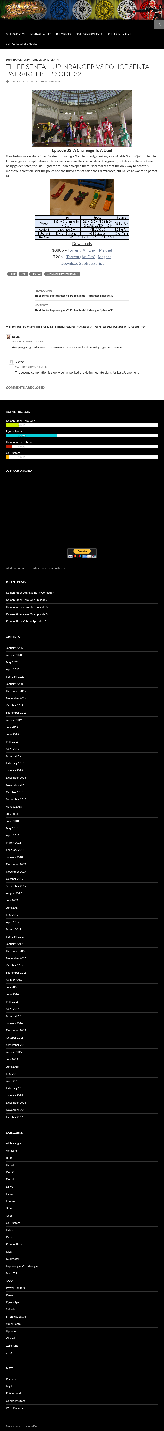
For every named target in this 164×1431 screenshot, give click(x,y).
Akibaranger (13, 1143)
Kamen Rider (14, 1244)
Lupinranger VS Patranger (24, 59)
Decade (10, 1165)
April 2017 (12, 922)
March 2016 (13, 1016)
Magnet (105, 250)
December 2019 (16, 691)
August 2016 (14, 979)
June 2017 (12, 907)
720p (23, 274)
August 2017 (14, 893)
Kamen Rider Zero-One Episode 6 (27, 607)
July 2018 (12, 813)
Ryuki (9, 1295)
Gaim (9, 1208)
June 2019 (12, 734)
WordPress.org (15, 1408)
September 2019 (16, 712)
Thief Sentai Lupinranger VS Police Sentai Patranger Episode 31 (74, 293)
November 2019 (16, 698)
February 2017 (15, 936)
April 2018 (12, 835)
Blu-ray (36, 274)
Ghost (9, 1215)
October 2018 (14, 792)
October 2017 (14, 878)
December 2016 (16, 951)
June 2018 (12, 821)
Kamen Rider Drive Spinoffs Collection (30, 592)
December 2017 (16, 864)
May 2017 (12, 914)
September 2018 (16, 799)
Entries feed (13, 1393)
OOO (9, 1280)
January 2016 (14, 1023)
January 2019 (14, 770)
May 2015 (12, 1073)
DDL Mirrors (63, 34)
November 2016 (16, 958)
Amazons (11, 1150)
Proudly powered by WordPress (22, 1426)
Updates (11, 1331)
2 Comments (52, 81)
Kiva (9, 1251)
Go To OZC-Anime (15, 34)
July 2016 (12, 987)
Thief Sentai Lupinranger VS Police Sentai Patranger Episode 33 (74, 308)
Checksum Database (119, 34)
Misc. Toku (12, 1273)
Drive (9, 1186)
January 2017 (14, 943)
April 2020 (12, 669)
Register (11, 1379)
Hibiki (10, 1230)
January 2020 (14, 683)
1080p (12, 274)
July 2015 (12, 1059)
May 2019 (12, 741)
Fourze (10, 1201)
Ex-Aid (10, 1194)
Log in (9, 1386)
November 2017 (16, 871)
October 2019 (14, 705)
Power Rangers (15, 1287)
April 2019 (12, 748)
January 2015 (14, 1095)
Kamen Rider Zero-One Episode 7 (27, 599)
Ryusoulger (13, 1302)
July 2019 (12, 727)
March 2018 (13, 842)
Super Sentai (51, 59)
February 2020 (15, 676)
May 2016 (12, 1001)
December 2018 (16, 777)
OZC (36, 81)
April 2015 (12, 1081)
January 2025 (14, 647)
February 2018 (15, 849)
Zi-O (9, 1352)
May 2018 (12, 828)
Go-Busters (13, 1222)
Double (10, 1179)
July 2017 (12, 900)
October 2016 (14, 965)
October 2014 (14, 1117)
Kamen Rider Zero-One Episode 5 (27, 614)
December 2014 (16, 1102)
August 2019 (14, 720)
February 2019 (15, 763)
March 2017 (13, 929)
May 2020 (12, 662)
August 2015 (14, 1052)
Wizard (10, 1338)
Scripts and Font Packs (89, 34)
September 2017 (16, 886)
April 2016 (12, 1008)
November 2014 (16, 1109)
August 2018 (14, 806)
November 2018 (16, 785)
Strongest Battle (16, 1316)
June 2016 (12, 994)
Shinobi (10, 1309)
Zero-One (12, 1345)
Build (9, 1157)
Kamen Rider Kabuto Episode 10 (26, 621)
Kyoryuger (12, 1258)
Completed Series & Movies (21, 43)
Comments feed (16, 1400)
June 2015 (12, 1066)
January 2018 (14, 857)
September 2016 (16, 972)
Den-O (10, 1172)
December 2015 (16, 1030)
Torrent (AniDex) (82, 250)
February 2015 (15, 1088)
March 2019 (13, 756)
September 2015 (16, 1044)
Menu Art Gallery (40, 34)
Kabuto (10, 1237)
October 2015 (14, 1037)
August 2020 (14, 655)
